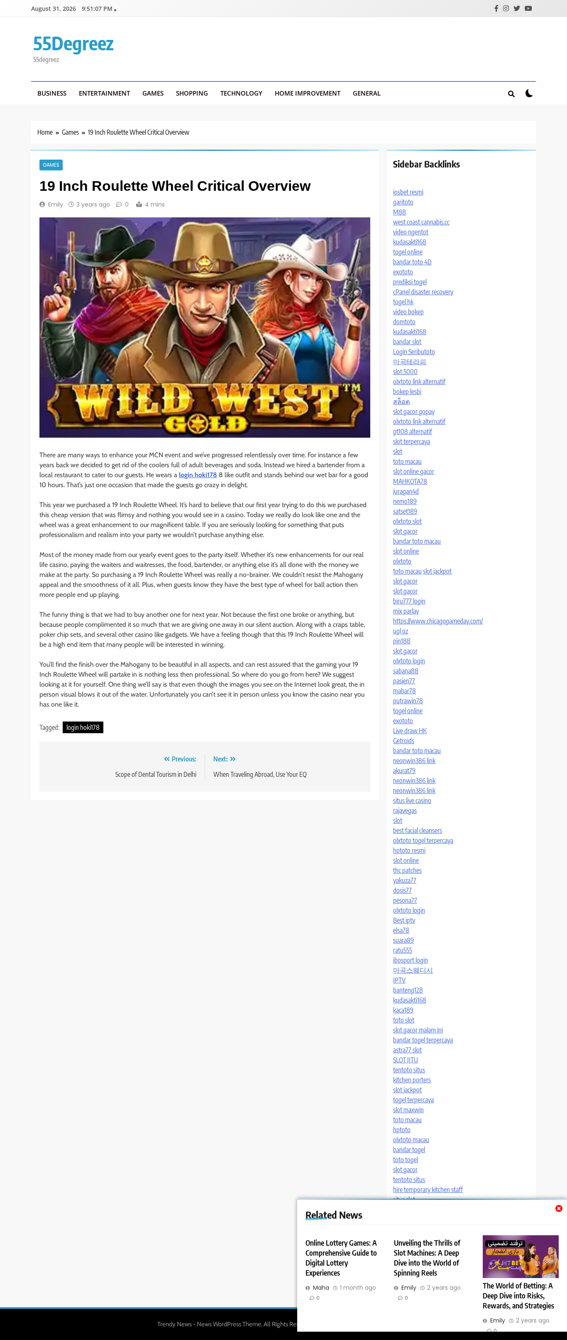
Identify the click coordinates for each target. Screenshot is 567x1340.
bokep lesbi (407, 391)
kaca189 (403, 1010)
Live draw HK (410, 731)
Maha (321, 1287)
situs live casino (412, 800)
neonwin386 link (414, 760)
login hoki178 (83, 727)
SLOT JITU (405, 1060)
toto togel (405, 1159)
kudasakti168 (409, 242)
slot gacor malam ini (418, 1030)
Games (153, 93)
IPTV (399, 980)
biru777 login (409, 601)
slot (397, 451)
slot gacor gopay (414, 411)
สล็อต (401, 401)
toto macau (407, 461)
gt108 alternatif (412, 431)
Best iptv (404, 920)
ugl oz (400, 631)
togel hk (403, 302)
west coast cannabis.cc (421, 222)
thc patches (407, 870)
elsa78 (401, 930)
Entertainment (104, 93)
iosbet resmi (408, 192)
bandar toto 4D (412, 262)
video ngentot (410, 232)
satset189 (405, 511)
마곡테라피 (409, 361)
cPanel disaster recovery (423, 292)
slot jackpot (437, 571)
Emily (55, 204)
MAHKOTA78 (410, 481)
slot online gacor (413, 471)
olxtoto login (409, 661)
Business (51, 93)
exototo (403, 272)
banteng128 (408, 990)
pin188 (402, 641)
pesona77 (405, 900)
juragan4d (406, 491)
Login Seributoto (414, 351)
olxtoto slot (407, 521)
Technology (241, 93)
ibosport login (410, 960)
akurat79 (404, 770)
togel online (408, 252)
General (367, 93)
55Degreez (73, 42)
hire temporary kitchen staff (428, 1189)
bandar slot (407, 341)
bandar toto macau (417, 541)
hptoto (402, 1130)
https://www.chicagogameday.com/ (438, 621)
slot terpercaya (411, 441)
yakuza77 (404, 880)
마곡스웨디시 (413, 970)
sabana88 (405, 671)
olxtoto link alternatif (419, 381)
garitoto (403, 202)
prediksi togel (410, 282)
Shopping (192, 93)
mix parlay (406, 611)
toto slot (403, 1020)
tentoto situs (409, 1070)
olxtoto (402, 561)
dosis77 (402, 890)
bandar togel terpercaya (423, 1040)
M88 (399, 212)
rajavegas (405, 810)
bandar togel (409, 1149)
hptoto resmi (409, 850)
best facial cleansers (417, 830)
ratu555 (402, 950)
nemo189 (405, 501)
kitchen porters (412, 1080)
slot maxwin (408, 1110)
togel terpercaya (413, 1100)
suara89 (403, 940)
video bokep (408, 312)
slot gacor (405, 531)
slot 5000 (405, 371)
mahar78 (404, 691)
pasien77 (404, 681)
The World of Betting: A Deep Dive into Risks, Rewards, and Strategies (518, 1295)
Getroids (403, 741)
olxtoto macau (411, 1140)
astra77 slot (407, 1050)
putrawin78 (408, 701)
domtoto (404, 322)
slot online (406, 551)
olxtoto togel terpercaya (423, 840)
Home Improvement (307, 93)
